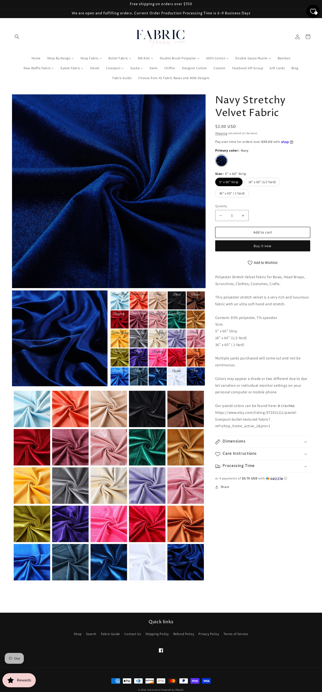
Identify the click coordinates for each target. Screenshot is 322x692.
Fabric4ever (154, 689)
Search (91, 634)
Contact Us (132, 634)
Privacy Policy (208, 634)
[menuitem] (36, 58)
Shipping (221, 133)
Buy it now (263, 246)
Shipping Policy (157, 634)
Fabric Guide (110, 634)
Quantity (221, 206)
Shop (78, 634)
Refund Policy (183, 634)
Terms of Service (235, 634)
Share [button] (225, 487)
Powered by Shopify (172, 689)
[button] (17, 37)
